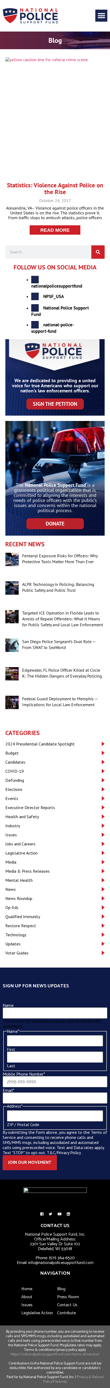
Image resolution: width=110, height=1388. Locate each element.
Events (11, 798)
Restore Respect (20, 925)
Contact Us (67, 1305)
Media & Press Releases (27, 871)
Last (11, 1066)
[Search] (98, 252)
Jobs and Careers (20, 843)
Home (26, 1289)
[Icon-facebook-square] (42, 1214)
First (11, 1049)
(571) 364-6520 (62, 1258)
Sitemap (60, 1382)
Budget (12, 753)
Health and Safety (22, 816)
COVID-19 (14, 771)
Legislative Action (21, 853)
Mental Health (19, 880)
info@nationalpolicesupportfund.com (60, 1262)
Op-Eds (11, 907)
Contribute (66, 1313)
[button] (101, 16)
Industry (12, 825)
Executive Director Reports (30, 807)
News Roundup (18, 898)
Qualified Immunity (22, 916)
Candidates (15, 762)
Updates (13, 943)
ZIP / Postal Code (23, 1124)
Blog (61, 1289)
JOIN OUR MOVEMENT (29, 1162)
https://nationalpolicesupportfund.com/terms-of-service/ (55, 1354)
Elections (13, 789)
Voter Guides (17, 953)
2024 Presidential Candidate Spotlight (40, 744)
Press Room (68, 1297)
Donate (55, 523)
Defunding (14, 780)
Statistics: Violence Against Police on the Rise (55, 188)
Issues (11, 834)
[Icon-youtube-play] (59, 1214)
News (10, 889)
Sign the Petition (55, 403)
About (26, 1297)
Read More (55, 230)
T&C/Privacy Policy (64, 1152)
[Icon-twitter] (50, 1214)
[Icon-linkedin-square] (68, 1214)
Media (10, 862)
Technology (15, 934)
